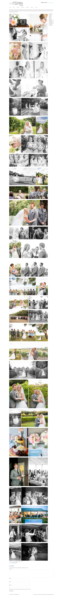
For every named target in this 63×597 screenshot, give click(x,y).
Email (10, 581)
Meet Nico (27, 7)
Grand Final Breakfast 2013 (13, 562)
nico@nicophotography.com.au (44, 594)
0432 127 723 (44, 2)
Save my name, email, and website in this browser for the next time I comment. (20, 589)
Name (10, 578)
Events (14, 7)
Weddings (22, 7)
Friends (32, 7)
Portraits (18, 7)
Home (10, 7)
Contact (36, 7)
